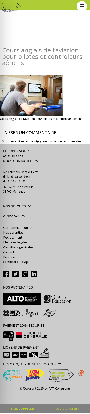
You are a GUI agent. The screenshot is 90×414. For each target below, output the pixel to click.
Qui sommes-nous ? (17, 227)
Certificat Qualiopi (16, 262)
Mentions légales (15, 242)
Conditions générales (18, 247)
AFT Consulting (59, 388)
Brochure (9, 257)
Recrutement (12, 237)
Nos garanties (13, 232)
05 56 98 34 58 (13, 156)
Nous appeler (22, 408)
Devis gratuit (67, 408)
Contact (8, 252)
